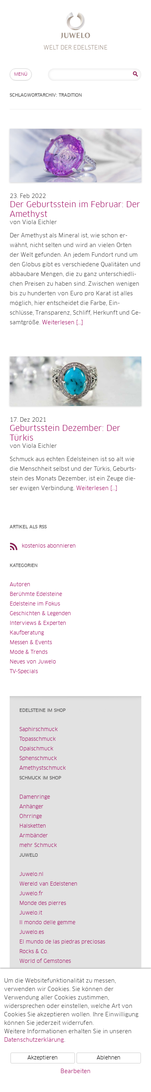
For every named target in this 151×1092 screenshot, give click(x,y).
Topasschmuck (37, 739)
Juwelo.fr (31, 893)
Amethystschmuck (42, 768)
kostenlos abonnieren (49, 546)
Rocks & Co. (33, 951)
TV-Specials (24, 671)
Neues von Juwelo (33, 662)
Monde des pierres (42, 903)
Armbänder (33, 836)
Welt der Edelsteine (75, 26)
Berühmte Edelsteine (36, 594)
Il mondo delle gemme (47, 922)
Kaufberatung (27, 633)
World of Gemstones (45, 961)
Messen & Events (31, 642)
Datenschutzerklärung (34, 1040)
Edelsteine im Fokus (35, 604)
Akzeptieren (42, 1058)
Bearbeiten (75, 1071)
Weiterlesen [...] (62, 323)
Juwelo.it (30, 913)
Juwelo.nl (31, 874)
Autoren (20, 584)
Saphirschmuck (38, 729)
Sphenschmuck (38, 758)
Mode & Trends (29, 652)
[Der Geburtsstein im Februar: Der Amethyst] (75, 190)
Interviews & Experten (38, 623)
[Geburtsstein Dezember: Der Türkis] (75, 414)
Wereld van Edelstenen (48, 884)
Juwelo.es (31, 932)
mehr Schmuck (38, 845)
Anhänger (31, 807)
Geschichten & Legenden (40, 613)
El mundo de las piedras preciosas (62, 942)
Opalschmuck (36, 749)
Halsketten (32, 826)
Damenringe (34, 797)
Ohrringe (30, 816)
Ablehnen (108, 1058)
